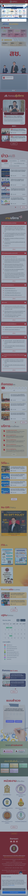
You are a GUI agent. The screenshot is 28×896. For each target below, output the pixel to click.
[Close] (26, 5)
